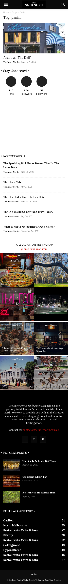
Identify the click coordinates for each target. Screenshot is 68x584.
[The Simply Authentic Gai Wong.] (11, 465)
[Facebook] (25, 439)
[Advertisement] (34, 126)
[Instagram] (34, 439)
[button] (5, 4)
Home (6, 12)
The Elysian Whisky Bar (34, 477)
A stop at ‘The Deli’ (17, 58)
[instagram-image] (17, 270)
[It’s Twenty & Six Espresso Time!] (11, 497)
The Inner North (10, 62)
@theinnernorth (34, 249)
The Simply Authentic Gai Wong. (39, 461)
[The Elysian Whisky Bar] (11, 481)
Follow (26, 77)
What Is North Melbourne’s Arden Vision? (29, 226)
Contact (34, 574)
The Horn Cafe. (12, 182)
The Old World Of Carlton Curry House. (28, 211)
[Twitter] (43, 439)
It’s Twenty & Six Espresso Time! (39, 492)
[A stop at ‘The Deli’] (34, 38)
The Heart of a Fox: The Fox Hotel (24, 197)
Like (11, 77)
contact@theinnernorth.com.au (41, 429)
